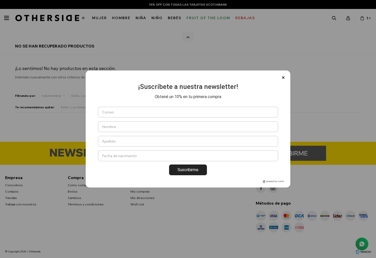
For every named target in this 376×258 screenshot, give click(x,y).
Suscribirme (188, 169)
